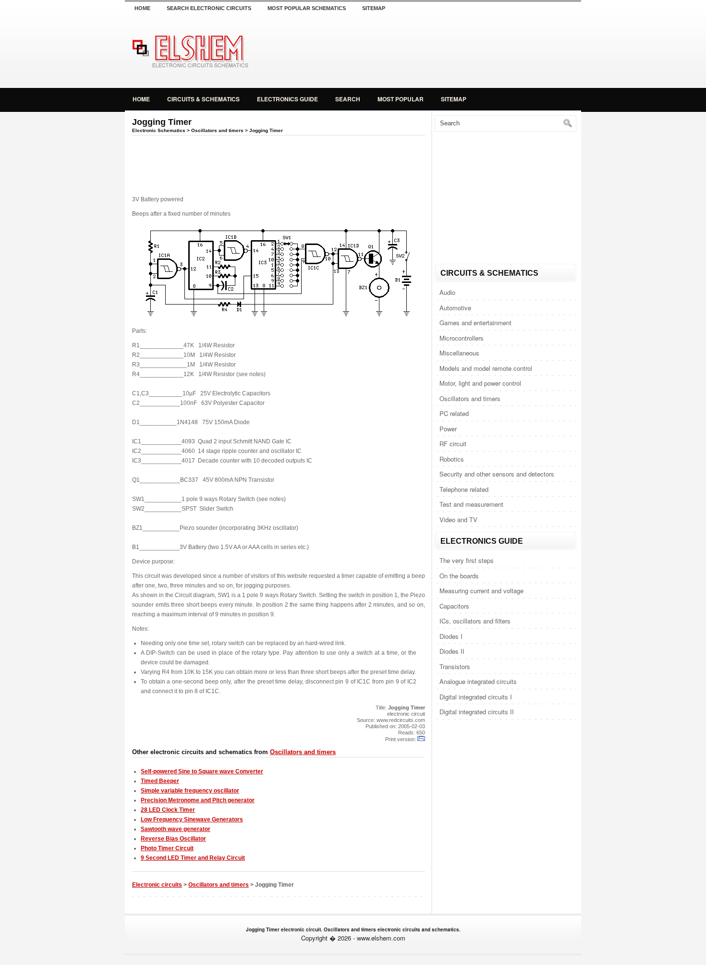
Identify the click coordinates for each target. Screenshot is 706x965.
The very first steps (466, 560)
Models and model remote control (485, 368)
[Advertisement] (468, 50)
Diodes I (451, 636)
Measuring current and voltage (481, 590)
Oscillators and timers (469, 398)
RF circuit (452, 443)
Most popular (400, 99)
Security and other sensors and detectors (496, 473)
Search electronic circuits (209, 8)
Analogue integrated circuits (478, 681)
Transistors (454, 666)
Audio (447, 292)
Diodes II (451, 651)
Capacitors (454, 606)
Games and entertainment (475, 322)
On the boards (459, 575)
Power (448, 428)
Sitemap (373, 8)
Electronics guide (287, 99)
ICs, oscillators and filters (475, 620)
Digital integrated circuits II (476, 711)
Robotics (451, 459)
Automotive (455, 307)
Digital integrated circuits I (475, 696)
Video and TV (458, 519)
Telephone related (463, 489)
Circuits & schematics (203, 99)
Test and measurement (471, 504)
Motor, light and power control (480, 383)
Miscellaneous (459, 352)
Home (142, 8)
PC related (454, 413)
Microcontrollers (461, 337)
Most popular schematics (307, 8)
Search (347, 99)
